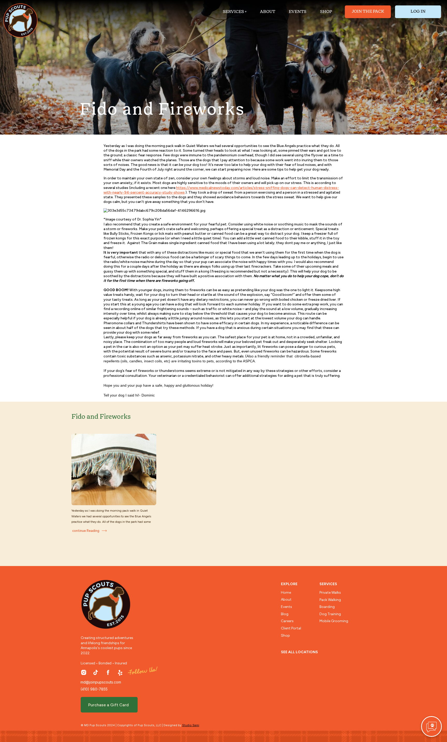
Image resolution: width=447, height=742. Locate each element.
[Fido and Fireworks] (113, 469)
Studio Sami (190, 725)
